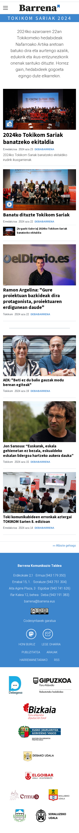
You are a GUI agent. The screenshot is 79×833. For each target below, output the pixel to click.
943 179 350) (56, 575)
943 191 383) (59, 595)
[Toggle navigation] (5, 8)
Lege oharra (51, 644)
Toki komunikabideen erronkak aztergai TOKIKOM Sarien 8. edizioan (37, 519)
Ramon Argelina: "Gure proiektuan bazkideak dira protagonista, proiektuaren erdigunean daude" (32, 298)
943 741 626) (60, 588)
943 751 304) (57, 582)
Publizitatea (31, 652)
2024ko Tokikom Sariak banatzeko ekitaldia (33, 138)
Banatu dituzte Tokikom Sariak (36, 215)
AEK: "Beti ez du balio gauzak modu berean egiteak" (33, 382)
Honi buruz (27, 644)
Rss (57, 660)
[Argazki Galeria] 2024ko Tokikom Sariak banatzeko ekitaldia (42, 230)
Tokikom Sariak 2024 (39, 18)
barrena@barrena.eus (39, 601)
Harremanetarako (34, 660)
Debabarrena (44, 149)
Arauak (52, 652)
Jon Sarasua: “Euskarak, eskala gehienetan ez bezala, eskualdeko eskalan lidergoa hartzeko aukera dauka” (38, 451)
